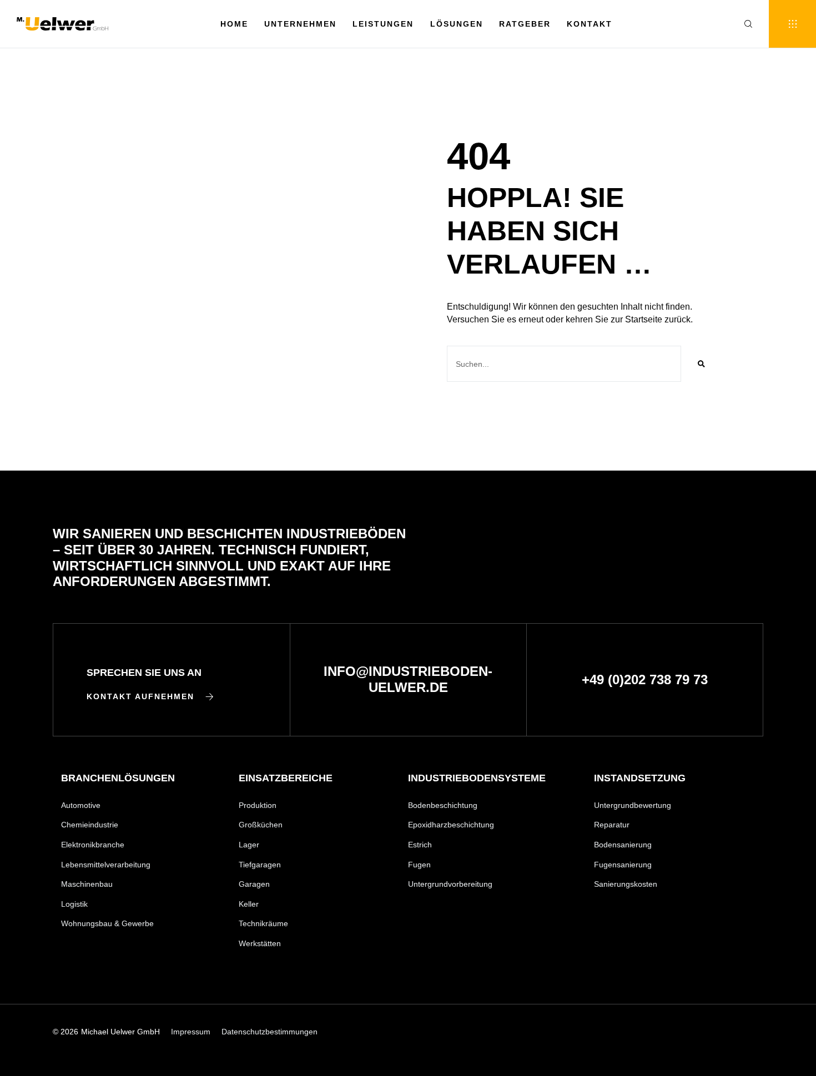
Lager (249, 844)
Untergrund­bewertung (632, 805)
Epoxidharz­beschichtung (451, 824)
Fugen (419, 864)
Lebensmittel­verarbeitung (105, 864)
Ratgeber (525, 23)
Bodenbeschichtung (442, 805)
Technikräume (263, 923)
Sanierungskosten (625, 884)
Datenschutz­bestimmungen (269, 1031)
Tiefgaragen (260, 864)
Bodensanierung (623, 844)
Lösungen (456, 23)
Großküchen (261, 824)
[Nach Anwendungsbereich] (792, 24)
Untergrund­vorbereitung (450, 884)
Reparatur (611, 824)
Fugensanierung (623, 864)
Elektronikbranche (92, 844)
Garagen (254, 884)
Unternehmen (300, 23)
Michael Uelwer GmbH (120, 1031)
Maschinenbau (87, 884)
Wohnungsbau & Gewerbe (107, 923)
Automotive (80, 805)
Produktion (257, 805)
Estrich (420, 844)
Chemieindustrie (89, 824)
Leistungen (383, 23)
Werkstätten (260, 943)
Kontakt (589, 23)
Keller (249, 904)
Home (234, 23)
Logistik (74, 904)
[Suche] (701, 364)
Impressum (190, 1031)
